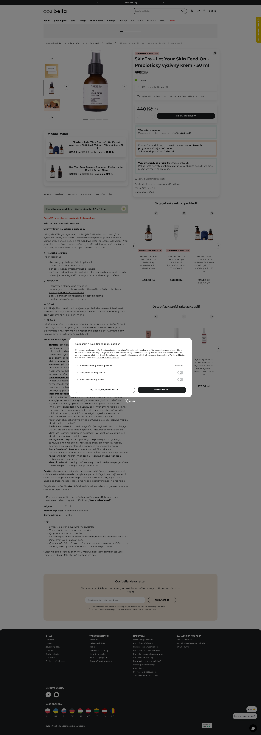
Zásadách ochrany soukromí (108, 357)
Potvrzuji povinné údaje (104, 390)
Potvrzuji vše (162, 390)
